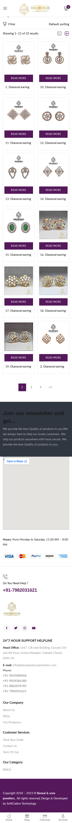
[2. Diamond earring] (53, 337)
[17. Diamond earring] (18, 281)
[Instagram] (24, 628)
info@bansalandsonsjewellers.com (34, 665)
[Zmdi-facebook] (6, 628)
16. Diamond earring (53, 254)
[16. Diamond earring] (53, 225)
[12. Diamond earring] (53, 113)
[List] (59, 33)
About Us (9, 710)
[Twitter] (15, 628)
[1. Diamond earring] (18, 57)
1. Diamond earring (17, 87)
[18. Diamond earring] (53, 281)
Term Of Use (11, 752)
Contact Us (10, 746)
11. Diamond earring (18, 143)
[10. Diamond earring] (53, 57)
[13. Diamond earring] (18, 169)
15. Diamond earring (18, 254)
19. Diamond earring (18, 366)
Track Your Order (13, 740)
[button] (59, 24)
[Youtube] (33, 628)
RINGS (7, 769)
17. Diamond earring (18, 310)
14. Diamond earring (53, 199)
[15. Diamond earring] (18, 225)
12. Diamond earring (53, 143)
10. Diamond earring (53, 87)
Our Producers (12, 722)
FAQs (6, 716)
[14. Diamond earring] (53, 169)
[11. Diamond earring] (18, 113)
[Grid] (67, 33)
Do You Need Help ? (15, 583)
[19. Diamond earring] (18, 337)
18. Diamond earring (53, 310)
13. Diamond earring (18, 199)
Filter (11, 24)
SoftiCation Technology (21, 803)
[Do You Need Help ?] (5, 576)
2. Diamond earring (52, 366)
